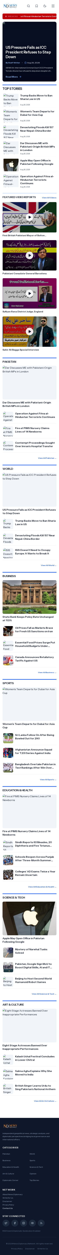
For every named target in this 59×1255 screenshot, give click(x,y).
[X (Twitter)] (6, 1223)
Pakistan (6, 1154)
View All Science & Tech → (44, 994)
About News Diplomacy (12, 1194)
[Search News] (28, 6)
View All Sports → (48, 779)
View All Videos (49, 197)
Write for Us (8, 1198)
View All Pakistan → (47, 458)
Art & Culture (8, 1173)
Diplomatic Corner (10, 1180)
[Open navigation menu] (53, 6)
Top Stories (34, 1180)
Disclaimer (7, 1201)
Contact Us (8, 1208)
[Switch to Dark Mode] (44, 6)
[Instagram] (23, 1223)
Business (6, 1160)
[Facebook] (14, 1223)
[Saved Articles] (36, 6)
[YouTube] (32, 1223)
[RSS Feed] (41, 1223)
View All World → (48, 565)
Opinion (33, 1173)
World (32, 1154)
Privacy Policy (8, 1205)
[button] (29, 219)
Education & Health (11, 1167)
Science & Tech (36, 1167)
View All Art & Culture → (45, 1101)
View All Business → (47, 672)
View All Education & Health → (42, 887)
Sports (32, 1160)
